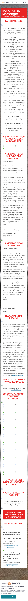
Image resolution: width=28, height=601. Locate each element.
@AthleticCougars (12, 565)
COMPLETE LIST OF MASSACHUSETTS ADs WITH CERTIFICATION (14, 514)
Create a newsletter (8, 597)
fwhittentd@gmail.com (12, 545)
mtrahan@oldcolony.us (12, 564)
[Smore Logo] (6, 2)
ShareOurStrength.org (17, 375)
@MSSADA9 (10, 547)
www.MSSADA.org (16, 390)
